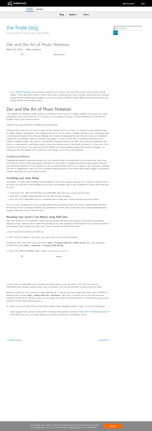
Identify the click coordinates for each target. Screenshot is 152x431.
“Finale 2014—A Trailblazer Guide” (92, 312)
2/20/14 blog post (23, 92)
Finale (31, 9)
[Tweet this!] (58, 331)
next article (103, 340)
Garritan (41, 10)
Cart (143, 3)
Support (72, 14)
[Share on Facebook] (53, 331)
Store (86, 14)
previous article (15, 340)
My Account (128, 3)
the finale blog (22, 27)
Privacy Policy (74, 427)
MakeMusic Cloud (15, 9)
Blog (62, 14)
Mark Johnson (33, 49)
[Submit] (115, 32)
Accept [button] (113, 426)
